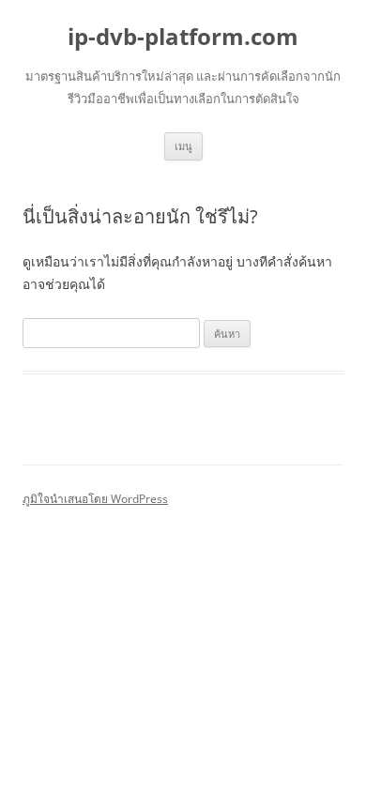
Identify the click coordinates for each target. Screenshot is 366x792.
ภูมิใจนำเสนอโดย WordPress (95, 499)
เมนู (183, 146)
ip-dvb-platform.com (183, 37)
